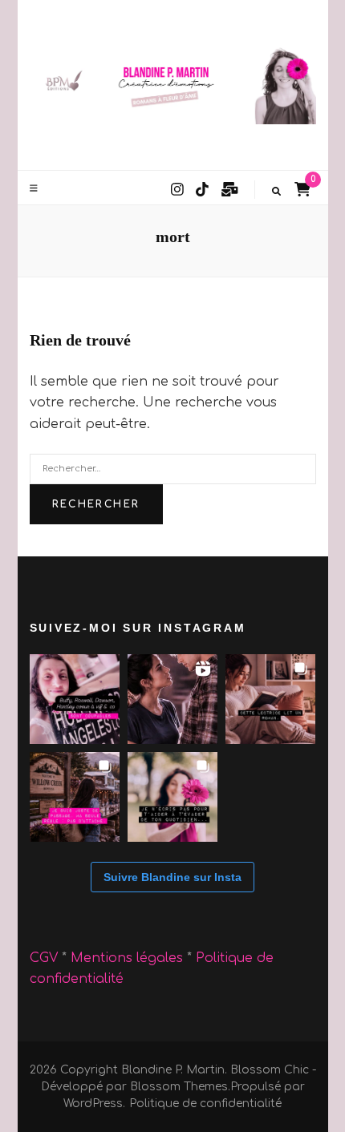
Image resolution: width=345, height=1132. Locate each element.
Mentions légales (129, 958)
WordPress (93, 1104)
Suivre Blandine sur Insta (173, 877)
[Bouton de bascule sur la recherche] (276, 191)
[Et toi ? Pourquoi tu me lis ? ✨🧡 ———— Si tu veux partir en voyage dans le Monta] (172, 797)
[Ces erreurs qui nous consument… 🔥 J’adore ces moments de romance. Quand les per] (172, 699)
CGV (44, 958)
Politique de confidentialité (205, 1104)
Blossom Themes (179, 1087)
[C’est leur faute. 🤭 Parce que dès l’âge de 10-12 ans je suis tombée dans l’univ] (75, 699)
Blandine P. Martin (173, 1070)
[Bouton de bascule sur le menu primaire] (36, 188)
